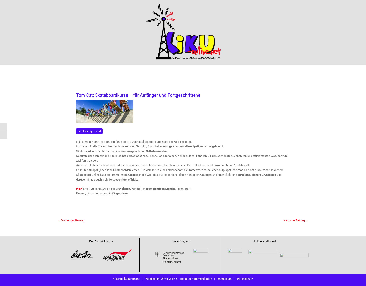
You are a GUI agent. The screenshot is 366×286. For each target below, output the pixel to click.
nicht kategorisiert (89, 131)
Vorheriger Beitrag (71, 220)
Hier (79, 188)
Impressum (224, 278)
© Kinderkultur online (126, 278)
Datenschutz (245, 278)
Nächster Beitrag (295, 220)
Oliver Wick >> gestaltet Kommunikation (186, 278)
